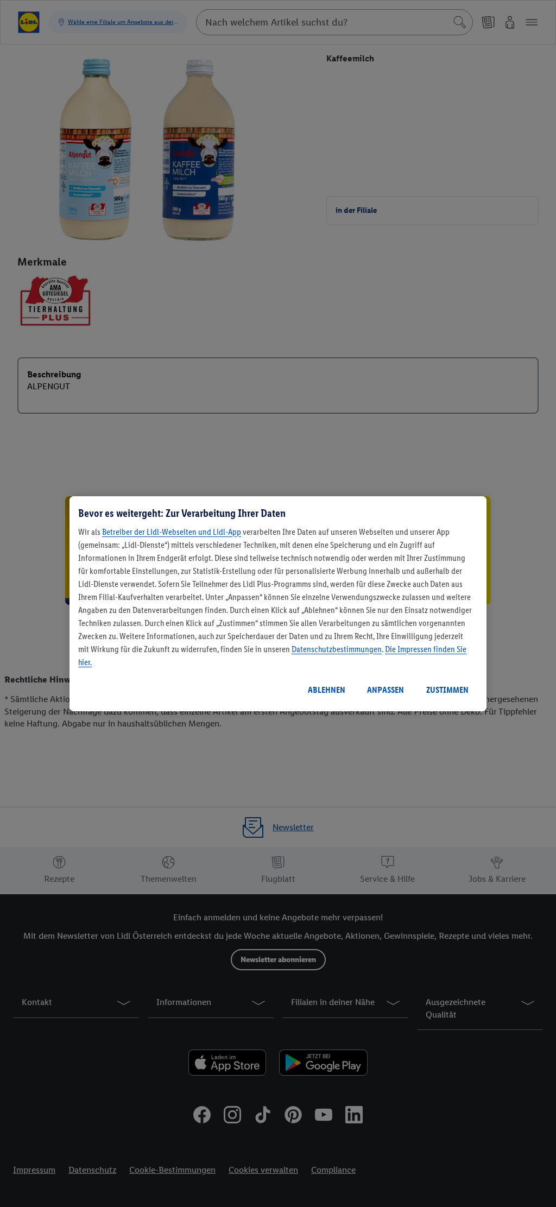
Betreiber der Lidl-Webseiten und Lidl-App (171, 532)
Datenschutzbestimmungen (337, 649)
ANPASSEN (385, 690)
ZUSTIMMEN (447, 690)
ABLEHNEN (326, 690)
